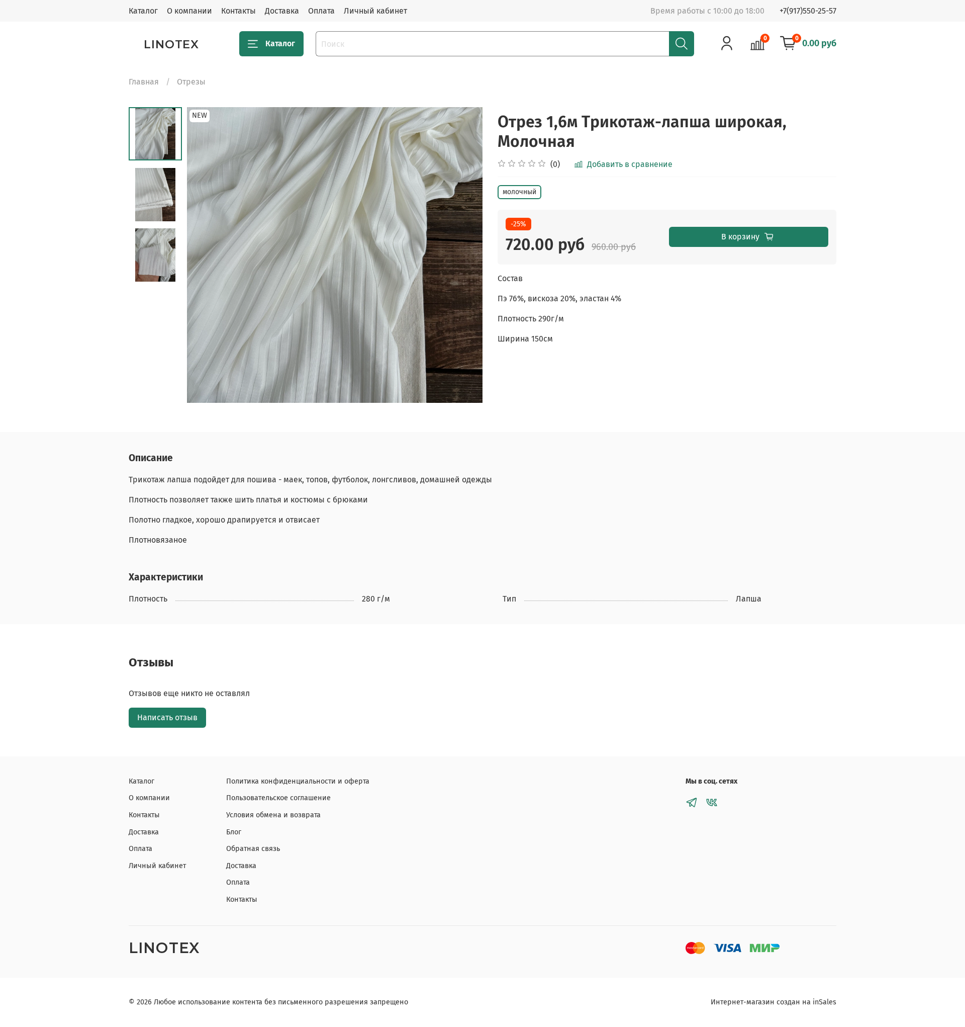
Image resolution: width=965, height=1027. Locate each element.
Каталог (143, 11)
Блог (233, 832)
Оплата (321, 11)
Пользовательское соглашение (278, 798)
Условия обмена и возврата (273, 815)
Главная (144, 82)
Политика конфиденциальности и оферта (297, 781)
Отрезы (191, 82)
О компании (189, 11)
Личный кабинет (375, 11)
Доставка (282, 11)
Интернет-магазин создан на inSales (773, 1002)
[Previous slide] (207, 255)
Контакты (238, 11)
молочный (519, 192)
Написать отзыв (167, 717)
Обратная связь (253, 848)
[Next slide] (462, 255)
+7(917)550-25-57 (808, 11)
